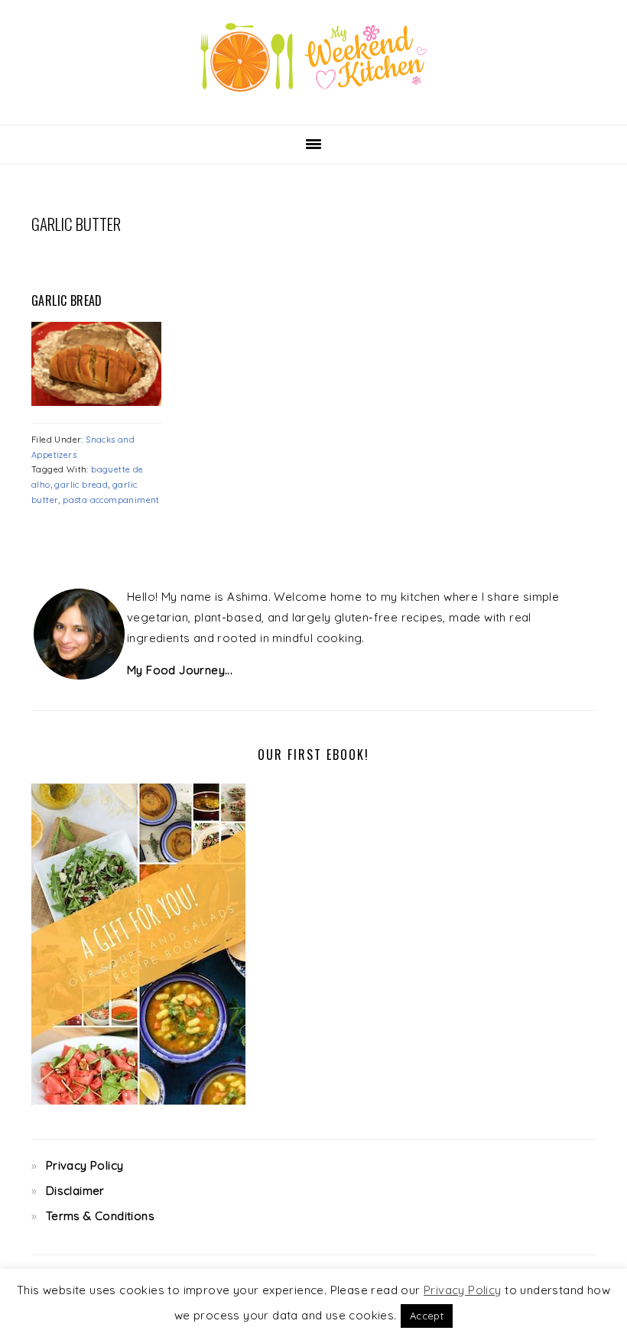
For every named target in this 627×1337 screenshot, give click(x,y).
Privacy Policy (85, 1165)
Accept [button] (426, 1315)
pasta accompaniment (111, 500)
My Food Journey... (179, 670)
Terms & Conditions (100, 1216)
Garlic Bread (66, 300)
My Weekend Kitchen (313, 57)
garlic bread (81, 484)
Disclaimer (75, 1190)
